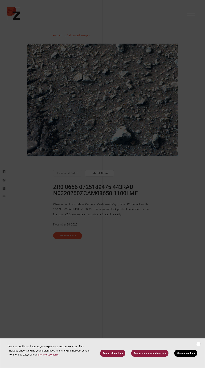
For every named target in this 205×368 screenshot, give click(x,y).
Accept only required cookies (150, 353)
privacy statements (48, 354)
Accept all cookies (113, 353)
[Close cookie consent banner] (198, 344)
